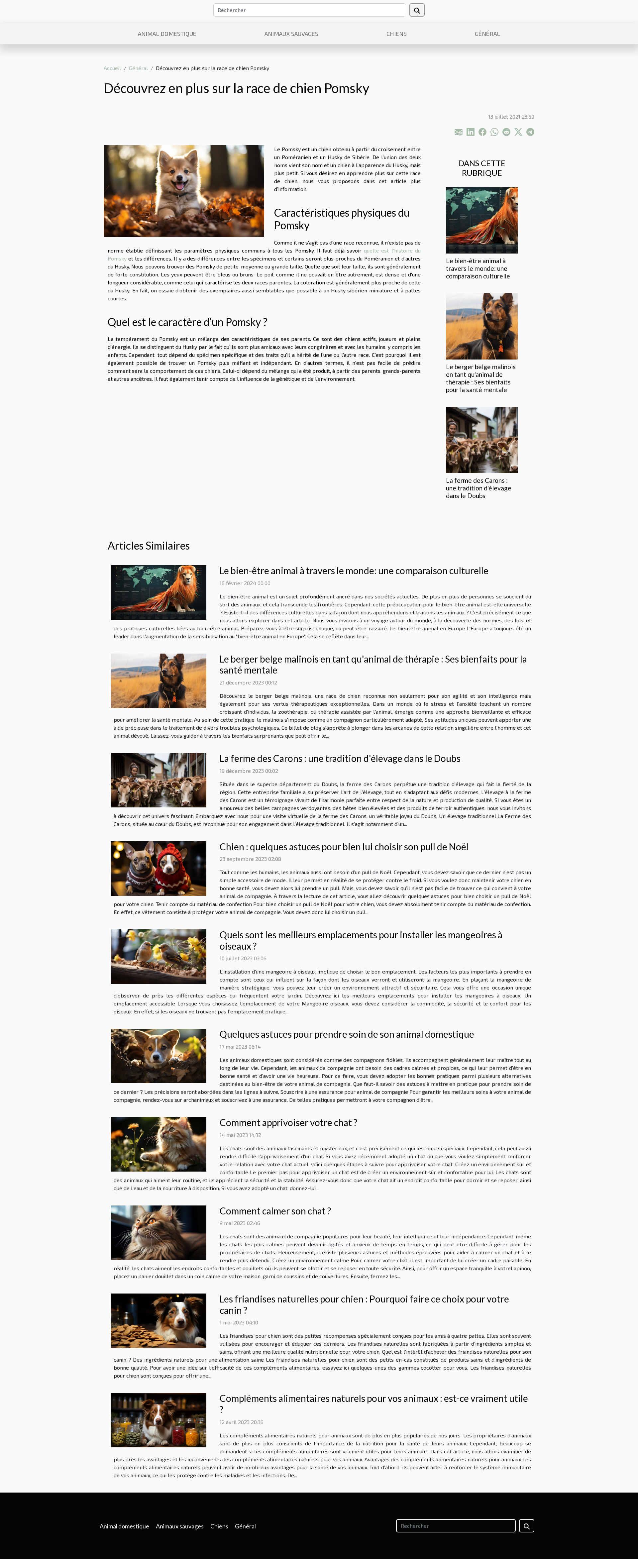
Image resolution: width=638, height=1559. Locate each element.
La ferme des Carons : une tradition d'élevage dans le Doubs (478, 487)
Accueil (112, 68)
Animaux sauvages (291, 33)
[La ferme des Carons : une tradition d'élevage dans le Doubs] (482, 439)
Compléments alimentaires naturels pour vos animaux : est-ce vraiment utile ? (374, 1404)
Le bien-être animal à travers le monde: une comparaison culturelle (478, 268)
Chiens (396, 33)
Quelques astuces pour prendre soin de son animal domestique (347, 1034)
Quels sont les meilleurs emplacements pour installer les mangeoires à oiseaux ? (361, 940)
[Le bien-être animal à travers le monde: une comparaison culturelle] (482, 219)
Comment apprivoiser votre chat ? (288, 1122)
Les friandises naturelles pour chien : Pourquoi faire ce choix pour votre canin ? (364, 1304)
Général (487, 33)
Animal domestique (167, 33)
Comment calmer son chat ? (275, 1210)
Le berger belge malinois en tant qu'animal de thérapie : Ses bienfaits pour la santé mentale (481, 378)
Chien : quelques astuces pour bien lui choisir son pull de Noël (344, 846)
